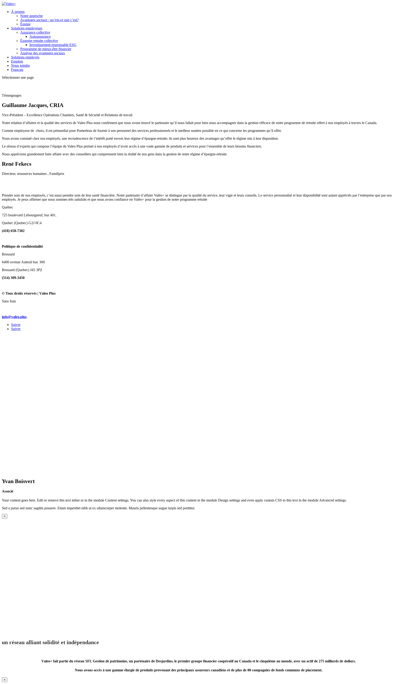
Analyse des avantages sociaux (42, 53)
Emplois (17, 61)
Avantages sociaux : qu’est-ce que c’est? (49, 20)
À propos (18, 12)
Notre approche (31, 16)
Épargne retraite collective (39, 41)
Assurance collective (35, 32)
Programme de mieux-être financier (45, 49)
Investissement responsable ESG (53, 45)
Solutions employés (25, 57)
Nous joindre (20, 65)
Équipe (25, 24)
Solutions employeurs (26, 28)
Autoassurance (40, 36)
